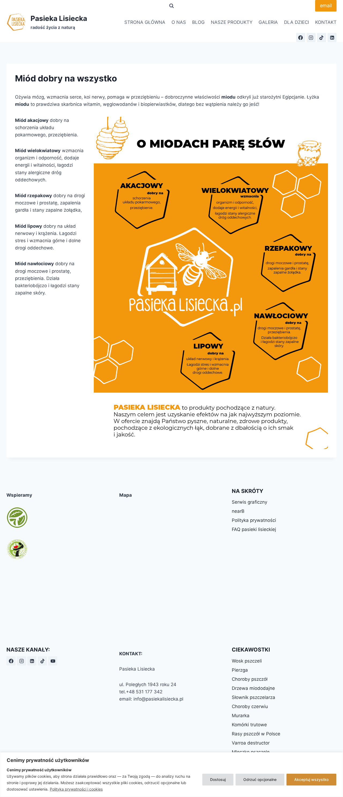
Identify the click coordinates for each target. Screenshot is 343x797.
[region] (171, 774)
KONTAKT (326, 22)
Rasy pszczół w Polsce (256, 733)
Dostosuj (218, 779)
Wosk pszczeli (247, 661)
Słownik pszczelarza (253, 697)
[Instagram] (311, 37)
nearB (238, 511)
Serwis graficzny (249, 502)
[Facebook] (300, 37)
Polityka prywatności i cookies (76, 789)
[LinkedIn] (332, 37)
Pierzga (240, 670)
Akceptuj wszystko (311, 779)
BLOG (198, 22)
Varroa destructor (251, 743)
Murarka (240, 715)
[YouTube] (52, 660)
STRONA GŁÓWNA (144, 22)
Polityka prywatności (254, 520)
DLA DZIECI (296, 22)
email (326, 5)
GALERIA (268, 22)
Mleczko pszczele (251, 752)
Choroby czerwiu (250, 706)
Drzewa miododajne (253, 688)
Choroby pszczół (249, 679)
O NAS (179, 22)
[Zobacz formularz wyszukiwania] (171, 6)
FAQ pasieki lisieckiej (254, 529)
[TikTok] (321, 37)
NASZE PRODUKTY (231, 22)
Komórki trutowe (249, 724)
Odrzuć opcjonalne (260, 779)
